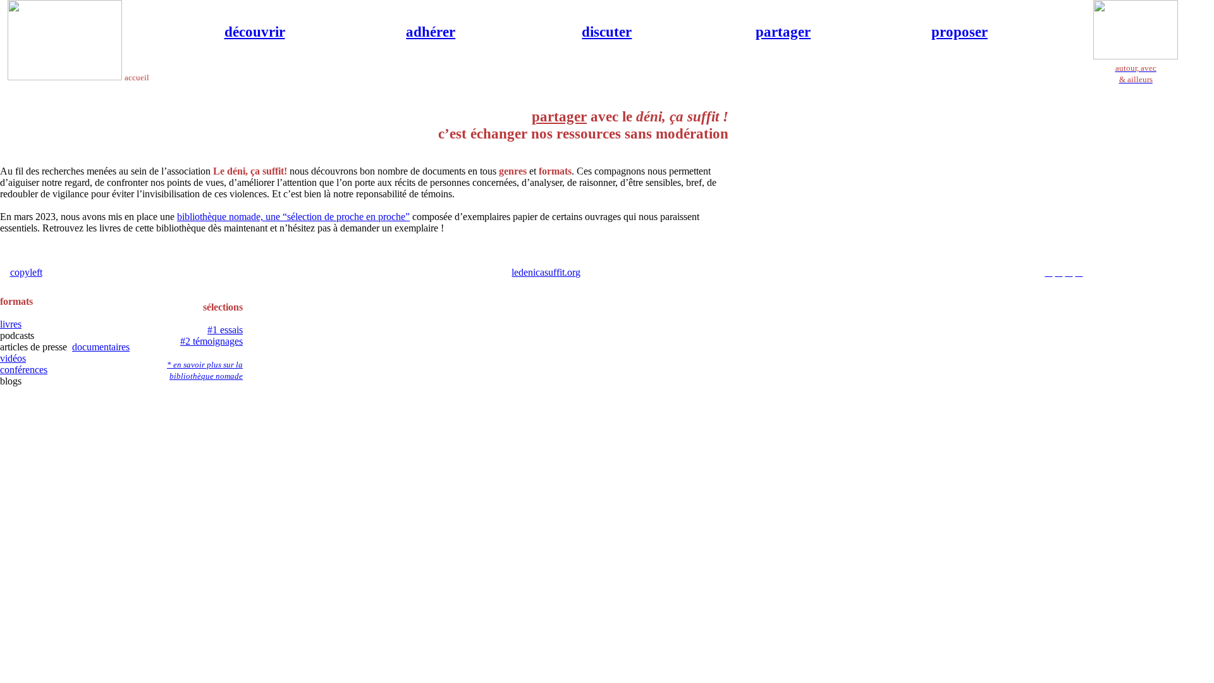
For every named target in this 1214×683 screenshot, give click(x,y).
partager (783, 31)
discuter (607, 31)
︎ (1048, 272)
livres (10, 324)
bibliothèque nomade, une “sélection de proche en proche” (293, 216)
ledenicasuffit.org (546, 272)
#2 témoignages (211, 341)
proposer (959, 31)
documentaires (101, 347)
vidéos (13, 358)
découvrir (254, 31)
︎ (1058, 272)
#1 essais (225, 329)
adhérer (430, 31)
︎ (1078, 272)
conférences (23, 369)
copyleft (26, 272)
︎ (1068, 272)
